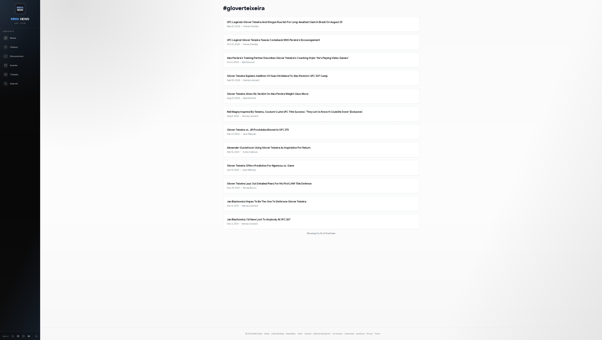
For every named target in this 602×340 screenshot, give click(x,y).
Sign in (5, 336)
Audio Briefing (277, 333)
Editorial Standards (321, 333)
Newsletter (291, 333)
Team (299, 333)
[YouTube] (29, 336)
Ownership (349, 333)
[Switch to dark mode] (36, 336)
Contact (307, 333)
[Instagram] (23, 336)
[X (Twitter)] (13, 336)
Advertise (360, 333)
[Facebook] (18, 336)
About (266, 333)
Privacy (369, 333)
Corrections (337, 333)
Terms (377, 333)
